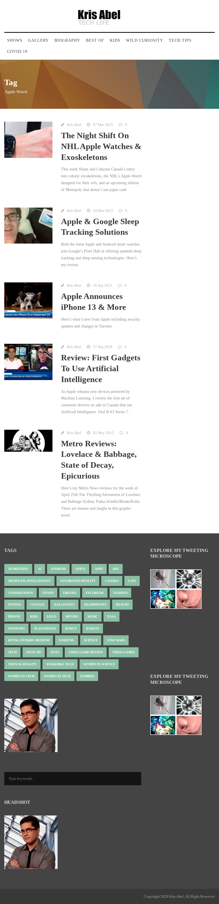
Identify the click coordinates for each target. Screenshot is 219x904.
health (122, 604)
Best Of (95, 40)
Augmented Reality (78, 580)
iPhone (14, 616)
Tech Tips (180, 40)
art (115, 568)
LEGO (51, 616)
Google (37, 604)
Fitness (14, 604)
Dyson (48, 592)
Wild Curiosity (144, 40)
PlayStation (45, 628)
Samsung (66, 640)
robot (71, 628)
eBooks (69, 592)
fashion (120, 592)
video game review (85, 652)
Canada (112, 580)
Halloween (64, 604)
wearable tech (60, 664)
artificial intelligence (29, 580)
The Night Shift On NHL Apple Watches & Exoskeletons (101, 146)
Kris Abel (74, 124)
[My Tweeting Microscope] (178, 591)
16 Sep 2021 (102, 285)
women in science (99, 664)
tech (12, 652)
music (93, 616)
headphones (95, 604)
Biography (67, 40)
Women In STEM (21, 676)
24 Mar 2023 (103, 210)
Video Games (123, 652)
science (91, 640)
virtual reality (22, 664)
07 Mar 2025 (103, 124)
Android (58, 568)
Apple (80, 568)
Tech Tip (33, 652)
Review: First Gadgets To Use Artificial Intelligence (100, 368)
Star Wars (116, 640)
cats (132, 580)
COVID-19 (17, 51)
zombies (87, 676)
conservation (20, 592)
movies (72, 616)
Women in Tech (57, 676)
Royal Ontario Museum (28, 640)
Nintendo (16, 628)
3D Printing (18, 568)
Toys (54, 652)
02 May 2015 (103, 433)
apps (99, 568)
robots (92, 628)
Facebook (95, 592)
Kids (115, 40)
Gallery (38, 40)
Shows (15, 40)
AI (39, 568)
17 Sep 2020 (102, 347)
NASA (111, 616)
